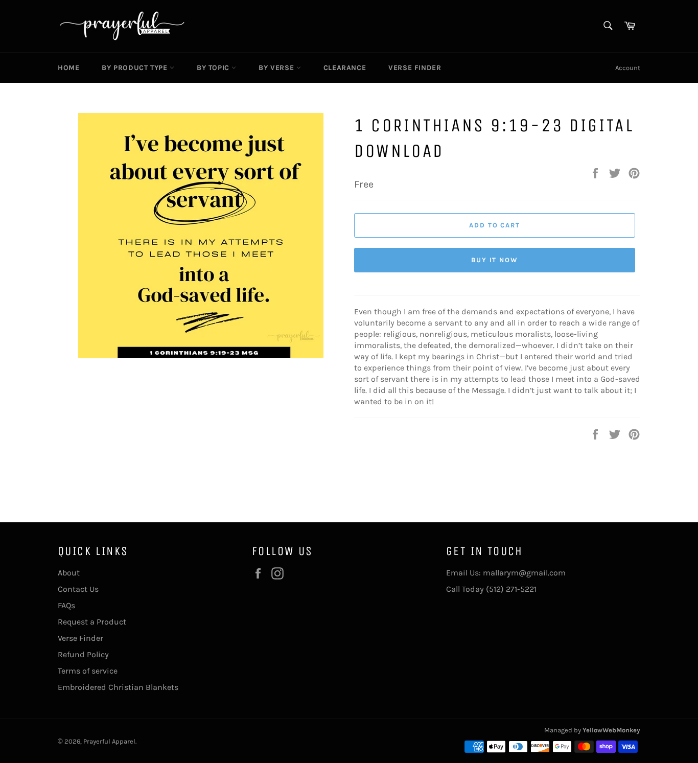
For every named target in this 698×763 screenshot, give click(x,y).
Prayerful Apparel (109, 741)
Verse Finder (414, 67)
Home (68, 67)
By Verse (277, 67)
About (69, 572)
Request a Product (92, 622)
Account (627, 68)
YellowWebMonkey (611, 730)
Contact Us (78, 589)
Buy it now (495, 260)
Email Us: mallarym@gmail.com (506, 572)
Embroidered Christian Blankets (118, 687)
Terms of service (88, 671)
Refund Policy (83, 654)
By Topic (214, 67)
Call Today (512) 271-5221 (491, 589)
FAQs (66, 605)
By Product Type (136, 67)
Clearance (344, 67)
